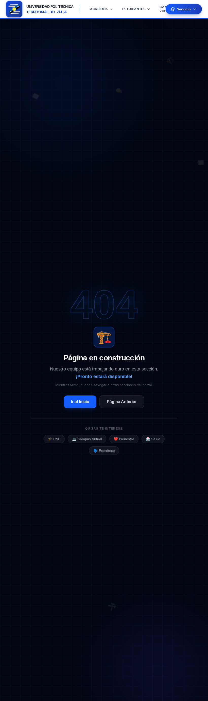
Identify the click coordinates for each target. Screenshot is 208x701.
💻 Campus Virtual (87, 439)
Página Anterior (122, 402)
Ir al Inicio (80, 402)
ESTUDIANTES (134, 9)
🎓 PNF (54, 439)
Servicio (184, 9)
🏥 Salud (153, 439)
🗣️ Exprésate (104, 451)
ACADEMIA (99, 9)
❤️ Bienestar (124, 439)
